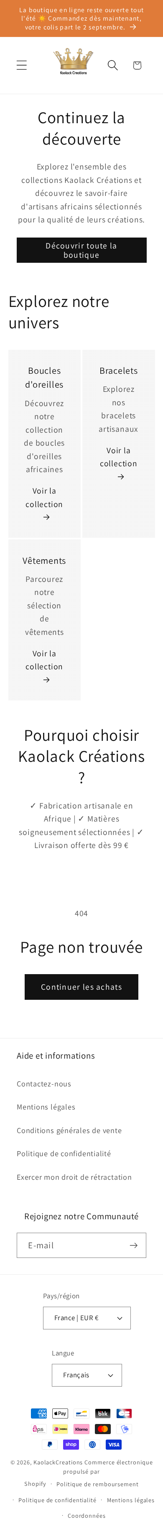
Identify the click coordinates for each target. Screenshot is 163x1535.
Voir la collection (44, 497)
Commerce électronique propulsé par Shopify (88, 1472)
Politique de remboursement (97, 1484)
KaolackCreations (58, 1462)
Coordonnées (87, 1515)
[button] (21, 65)
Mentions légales (46, 1107)
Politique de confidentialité (64, 1153)
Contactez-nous (44, 1083)
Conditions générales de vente (69, 1130)
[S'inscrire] (134, 1245)
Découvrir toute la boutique (81, 250)
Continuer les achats (81, 986)
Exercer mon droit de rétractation (74, 1177)
